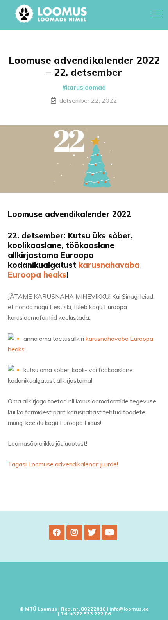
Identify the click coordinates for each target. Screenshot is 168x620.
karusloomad (86, 87)
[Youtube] (109, 532)
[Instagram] (74, 532)
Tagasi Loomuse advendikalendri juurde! (63, 464)
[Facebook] (56, 532)
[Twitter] (92, 532)
